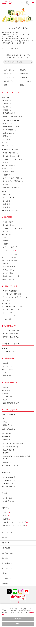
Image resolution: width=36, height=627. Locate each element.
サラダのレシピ (8, 124)
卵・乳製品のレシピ (9, 113)
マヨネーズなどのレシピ (10, 153)
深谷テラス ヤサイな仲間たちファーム (15, 297)
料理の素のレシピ (8, 162)
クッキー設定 (18, 618)
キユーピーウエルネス (10, 351)
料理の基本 (6, 207)
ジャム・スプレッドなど (10, 254)
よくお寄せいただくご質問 (11, 331)
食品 (4, 419)
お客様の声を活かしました (11, 337)
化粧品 (5, 422)
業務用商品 (23, 77)
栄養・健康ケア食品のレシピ (11, 187)
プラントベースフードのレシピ (12, 178)
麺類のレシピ (7, 136)
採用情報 (6, 519)
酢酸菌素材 (6, 439)
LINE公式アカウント (9, 501)
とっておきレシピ (9, 70)
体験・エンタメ (8, 73)
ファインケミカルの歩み (10, 447)
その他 (5, 85)
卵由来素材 (6, 436)
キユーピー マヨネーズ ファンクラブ (14, 522)
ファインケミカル (25, 81)
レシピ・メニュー (8, 366)
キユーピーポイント (9, 486)
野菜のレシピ (7, 100)
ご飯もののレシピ (8, 133)
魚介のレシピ (7, 107)
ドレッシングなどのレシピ (11, 156)
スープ (5, 237)
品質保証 (6, 453)
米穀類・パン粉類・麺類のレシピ (13, 116)
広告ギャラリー (8, 303)
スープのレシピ (8, 168)
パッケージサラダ (8, 250)
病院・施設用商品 (8, 81)
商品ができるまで (8, 450)
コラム (5, 372)
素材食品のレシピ (8, 172)
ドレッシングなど (8, 225)
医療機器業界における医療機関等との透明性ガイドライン (18, 457)
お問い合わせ (7, 376)
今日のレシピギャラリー (10, 210)
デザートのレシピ (8, 142)
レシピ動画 (6, 201)
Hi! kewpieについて (9, 480)
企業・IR (5, 513)
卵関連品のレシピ (8, 175)
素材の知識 (6, 204)
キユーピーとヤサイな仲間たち (12, 306)
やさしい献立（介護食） (10, 260)
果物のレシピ (7, 104)
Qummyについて (8, 483)
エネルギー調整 (8, 397)
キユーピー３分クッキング (11, 310)
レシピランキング (8, 198)
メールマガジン (8, 498)
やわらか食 (6, 390)
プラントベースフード (10, 247)
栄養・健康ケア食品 (9, 267)
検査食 (5, 400)
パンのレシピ (7, 139)
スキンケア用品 (8, 273)
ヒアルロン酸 (7, 433)
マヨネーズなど (8, 222)
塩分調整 (6, 393)
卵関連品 (6, 244)
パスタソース (7, 234)
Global (5, 516)
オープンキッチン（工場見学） (12, 294)
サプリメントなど (8, 270)
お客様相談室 (24, 73)
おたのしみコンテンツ (10, 300)
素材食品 (6, 241)
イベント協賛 (7, 319)
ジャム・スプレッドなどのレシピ (13, 181)
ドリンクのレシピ (8, 145)
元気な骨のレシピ (8, 184)
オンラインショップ (9, 77)
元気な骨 (6, 264)
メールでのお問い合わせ (10, 334)
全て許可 (18, 623)
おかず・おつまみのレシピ (11, 127)
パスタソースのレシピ (10, 165)
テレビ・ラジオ (7, 313)
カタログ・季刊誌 (8, 369)
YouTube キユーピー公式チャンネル (14, 525)
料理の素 (6, 231)
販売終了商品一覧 (8, 279)
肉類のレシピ (7, 110)
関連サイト (23, 85)
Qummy (5, 348)
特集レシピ (6, 195)
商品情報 (23, 70)
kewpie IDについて (9, 477)
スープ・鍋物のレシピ (9, 130)
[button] (34, 532)
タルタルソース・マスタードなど (13, 159)
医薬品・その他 (7, 425)
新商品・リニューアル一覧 (11, 276)
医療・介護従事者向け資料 (11, 403)
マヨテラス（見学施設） (10, 291)
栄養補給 (6, 387)
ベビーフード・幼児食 (9, 257)
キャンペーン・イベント (10, 316)
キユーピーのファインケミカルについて (15, 444)
